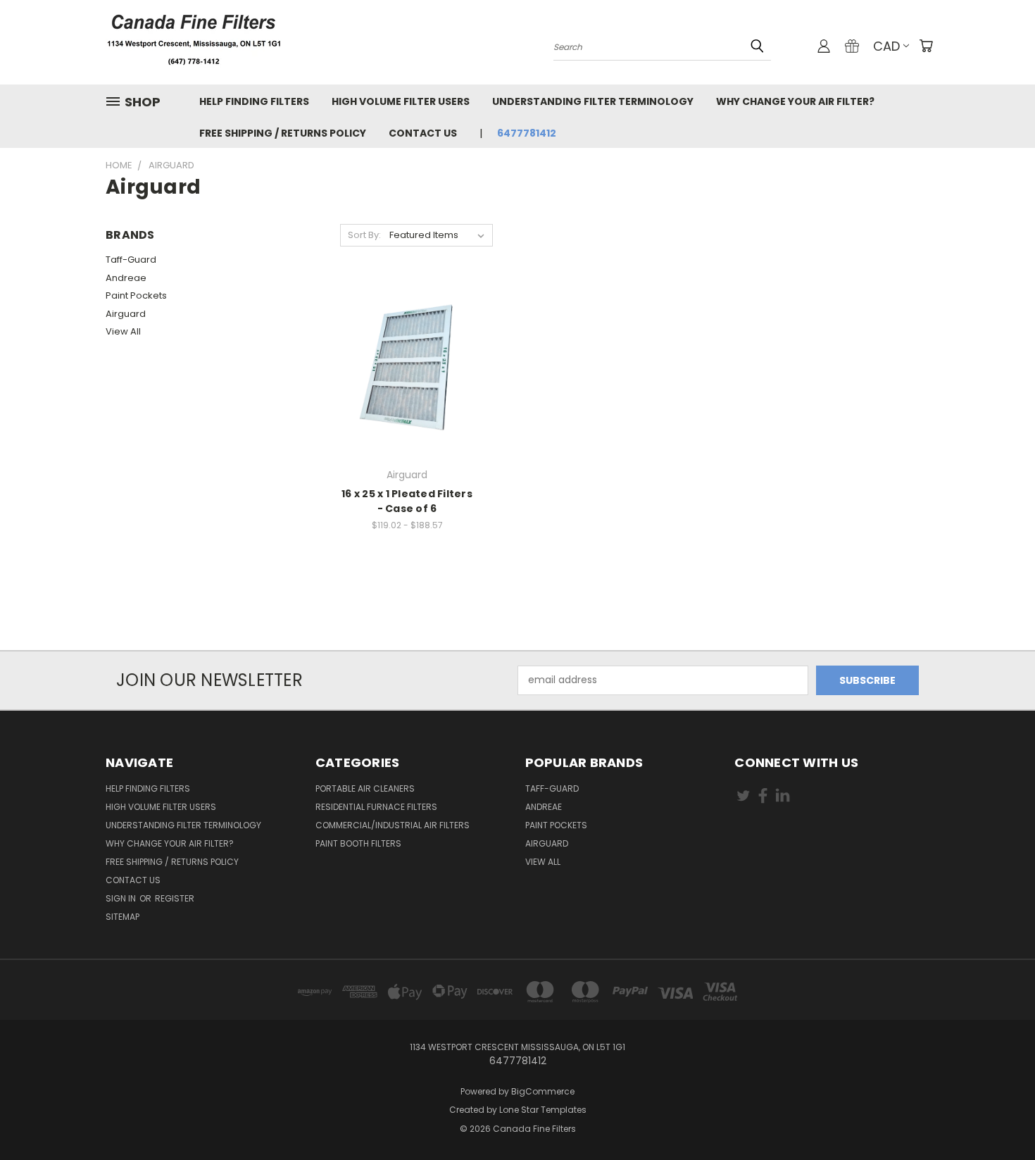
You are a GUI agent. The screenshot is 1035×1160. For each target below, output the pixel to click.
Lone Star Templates (542, 1110)
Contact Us (423, 133)
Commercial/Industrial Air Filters (392, 825)
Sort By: (364, 235)
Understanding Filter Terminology (593, 101)
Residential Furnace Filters (376, 807)
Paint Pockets (136, 295)
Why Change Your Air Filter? (795, 101)
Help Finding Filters (254, 101)
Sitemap (122, 917)
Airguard (126, 313)
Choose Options (407, 380)
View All (123, 331)
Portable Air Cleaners (365, 788)
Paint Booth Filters (358, 843)
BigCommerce (543, 1091)
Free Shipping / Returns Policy (282, 133)
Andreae (126, 278)
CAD (886, 46)
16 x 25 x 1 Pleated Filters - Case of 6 (406, 501)
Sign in (122, 898)
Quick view (406, 354)
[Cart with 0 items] (926, 46)
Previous (998, 1116)
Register (174, 898)
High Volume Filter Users (401, 101)
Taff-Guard (131, 259)
